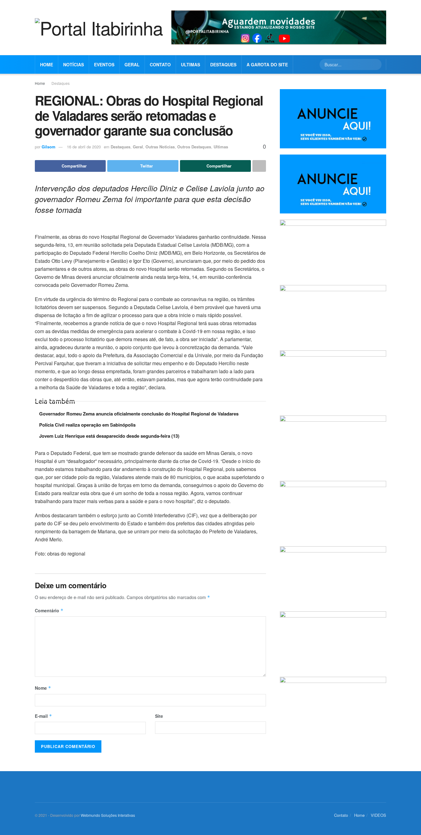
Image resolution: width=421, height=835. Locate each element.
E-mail (43, 716)
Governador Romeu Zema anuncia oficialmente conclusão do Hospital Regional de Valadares (139, 413)
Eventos (104, 64)
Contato (160, 64)
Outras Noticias (160, 147)
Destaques (223, 64)
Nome (43, 688)
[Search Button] (376, 64)
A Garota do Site (267, 64)
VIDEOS (378, 815)
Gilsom (48, 147)
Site (159, 716)
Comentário (49, 610)
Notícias (73, 64)
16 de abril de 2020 (84, 147)
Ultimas (190, 64)
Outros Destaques (194, 147)
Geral (132, 64)
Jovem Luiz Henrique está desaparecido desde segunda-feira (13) (109, 435)
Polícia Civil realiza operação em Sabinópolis (87, 424)
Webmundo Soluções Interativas (108, 815)
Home (46, 64)
